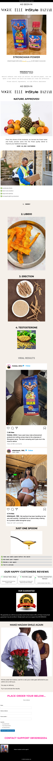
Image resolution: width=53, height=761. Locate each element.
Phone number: (4, 716)
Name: (2, 705)
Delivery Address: (4, 710)
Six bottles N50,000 (6, 727)
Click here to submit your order (7, 730)
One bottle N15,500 (5, 723)
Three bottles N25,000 (6, 725)
